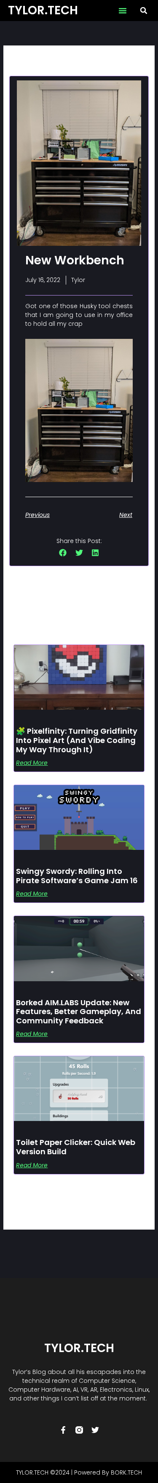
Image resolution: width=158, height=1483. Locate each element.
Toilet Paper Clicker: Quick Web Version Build (75, 1147)
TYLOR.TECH (43, 10)
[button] (122, 10)
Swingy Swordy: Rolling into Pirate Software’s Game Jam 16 (77, 876)
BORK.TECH (126, 1472)
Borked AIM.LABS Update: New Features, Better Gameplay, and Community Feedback (78, 1011)
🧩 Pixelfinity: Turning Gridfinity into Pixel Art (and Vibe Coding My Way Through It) (76, 740)
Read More (32, 763)
